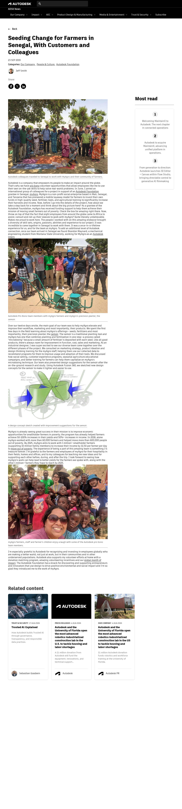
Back (14, 29)
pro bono (34, 186)
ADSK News (14, 9)
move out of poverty (21, 449)
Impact (35, 14)
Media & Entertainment (111, 14)
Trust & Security (139, 14)
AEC (48, 14)
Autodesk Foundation (67, 64)
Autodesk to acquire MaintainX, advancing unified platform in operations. (155, 147)
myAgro (34, 194)
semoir (54, 334)
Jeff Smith (21, 71)
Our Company (17, 14)
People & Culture (46, 64)
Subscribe (160, 14)
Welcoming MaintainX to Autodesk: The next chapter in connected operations (155, 124)
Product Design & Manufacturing (74, 14)
